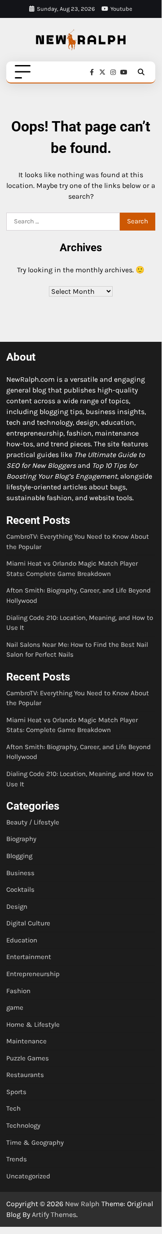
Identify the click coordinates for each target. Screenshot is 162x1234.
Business (20, 873)
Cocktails (20, 889)
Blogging (19, 856)
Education (21, 940)
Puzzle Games (27, 1058)
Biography (21, 839)
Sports (16, 1092)
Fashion (18, 991)
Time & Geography (35, 1142)
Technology (23, 1125)
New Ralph (82, 1203)
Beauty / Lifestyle (32, 822)
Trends (16, 1159)
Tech (13, 1108)
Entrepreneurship (33, 974)
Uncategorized (28, 1176)
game (14, 1007)
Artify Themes (54, 1214)
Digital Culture (28, 923)
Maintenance (26, 1041)
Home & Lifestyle (33, 1024)
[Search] (141, 72)
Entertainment (28, 957)
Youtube (121, 8)
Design (16, 907)
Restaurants (25, 1075)
